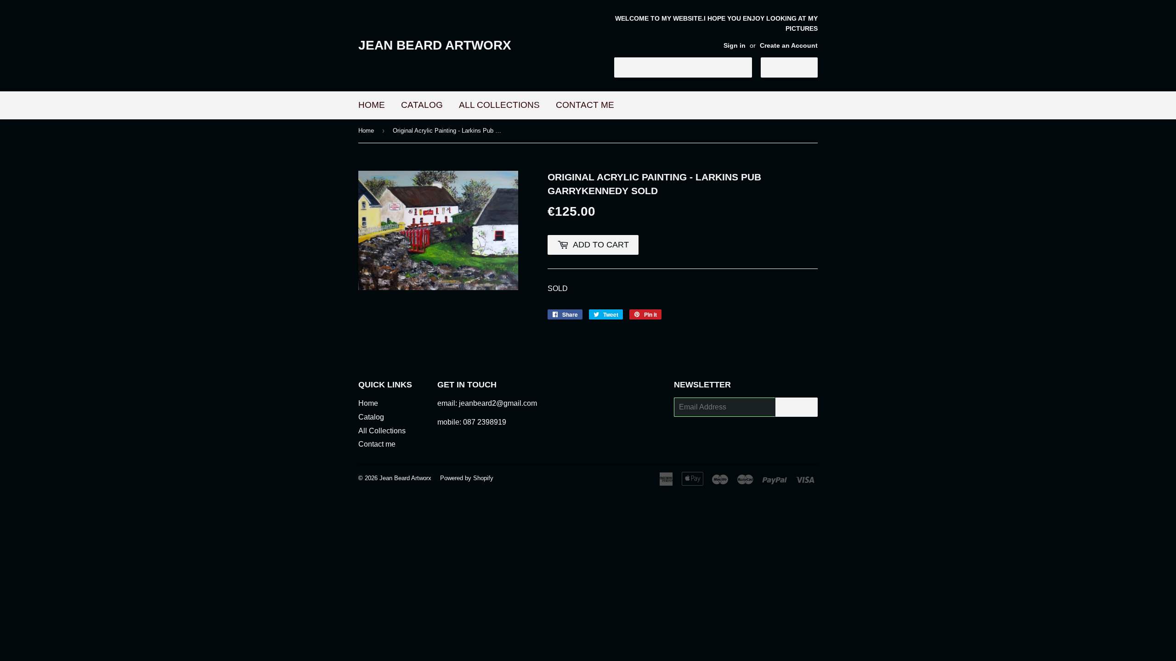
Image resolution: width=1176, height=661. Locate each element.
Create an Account (789, 45)
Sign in (735, 45)
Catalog (422, 105)
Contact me (585, 105)
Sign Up (796, 407)
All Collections (499, 105)
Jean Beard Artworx (434, 45)
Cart (796, 67)
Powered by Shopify (466, 478)
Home (371, 105)
